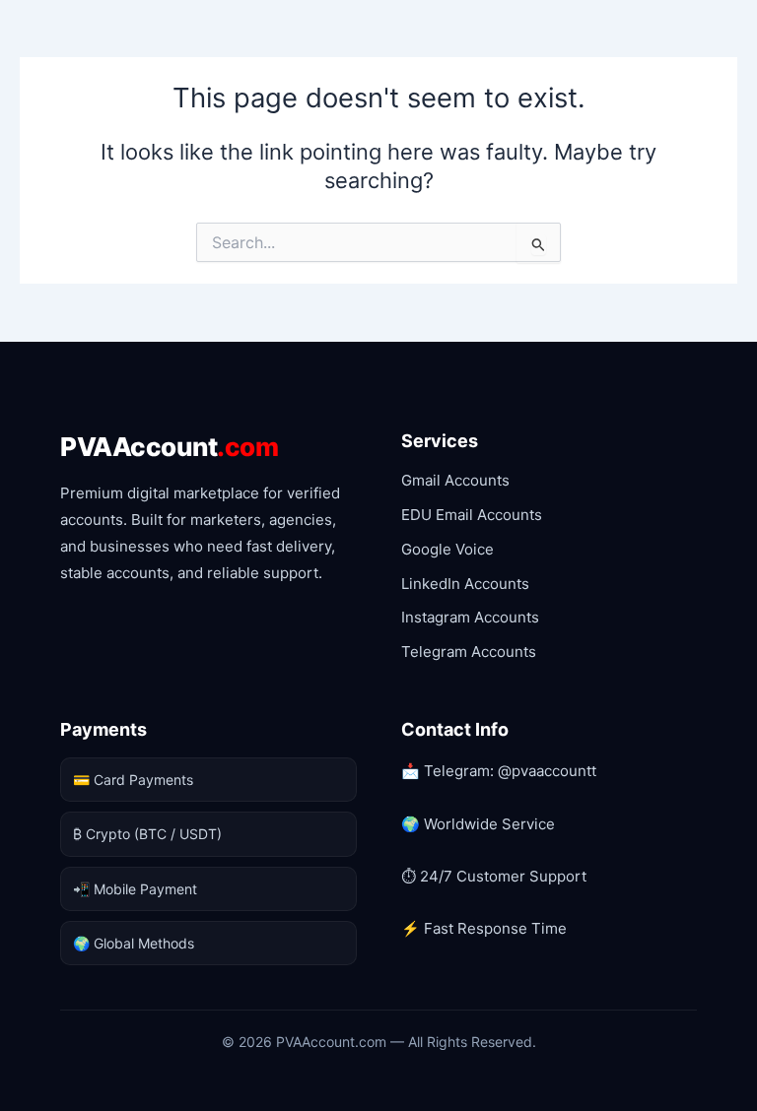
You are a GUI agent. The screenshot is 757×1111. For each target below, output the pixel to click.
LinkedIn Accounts (465, 583)
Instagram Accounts (470, 617)
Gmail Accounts (455, 480)
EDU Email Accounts (471, 514)
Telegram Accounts (468, 651)
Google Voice (447, 549)
